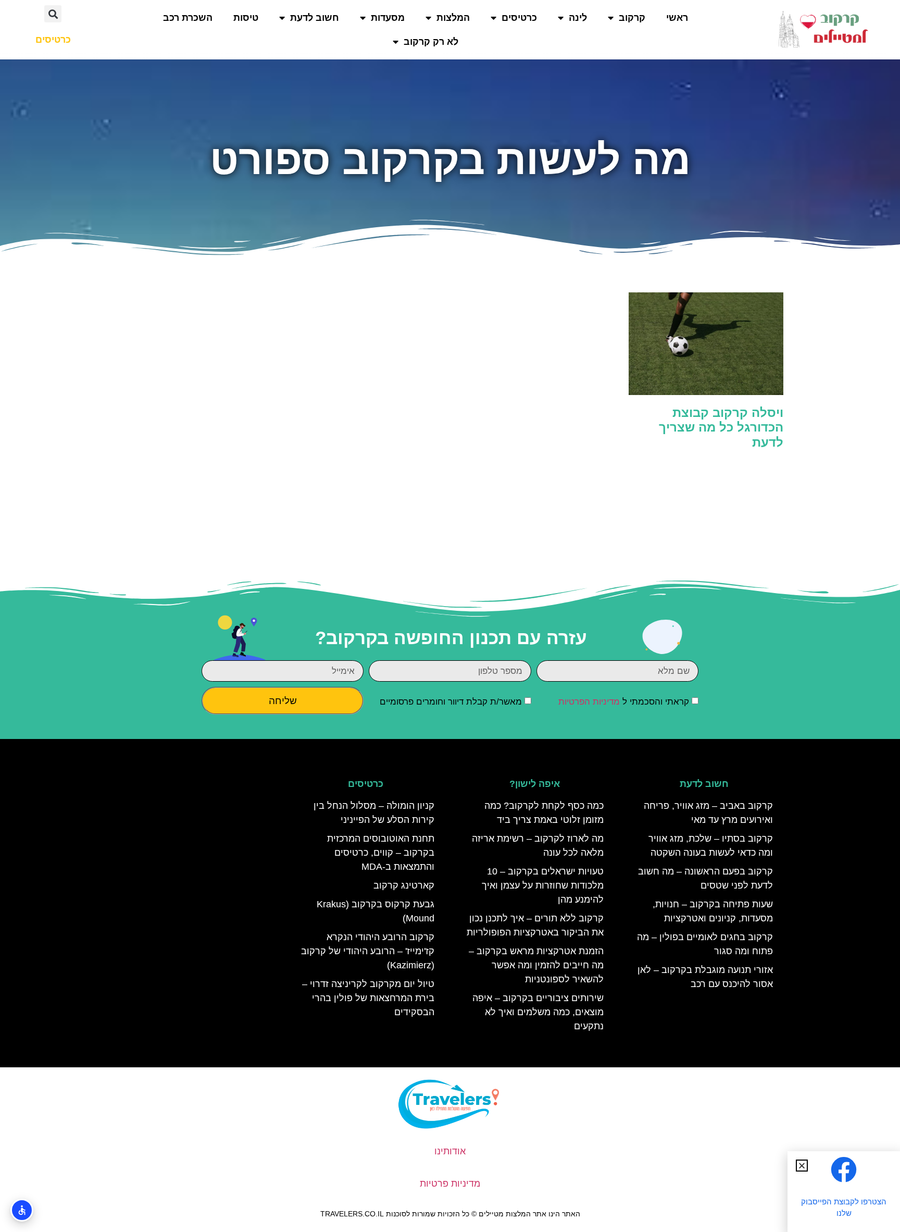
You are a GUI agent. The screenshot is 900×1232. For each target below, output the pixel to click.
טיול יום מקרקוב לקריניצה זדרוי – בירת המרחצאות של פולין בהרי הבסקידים (368, 998)
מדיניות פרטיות (450, 1183)
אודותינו (450, 1151)
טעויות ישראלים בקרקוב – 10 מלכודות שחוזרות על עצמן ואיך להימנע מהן (543, 885)
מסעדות (388, 18)
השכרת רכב (188, 18)
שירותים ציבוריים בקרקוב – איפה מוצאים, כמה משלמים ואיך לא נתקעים (538, 1012)
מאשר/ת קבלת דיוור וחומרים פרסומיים (451, 702)
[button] (52, 13)
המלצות (453, 18)
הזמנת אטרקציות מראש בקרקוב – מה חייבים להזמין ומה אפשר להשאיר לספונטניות (536, 965)
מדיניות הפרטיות (589, 702)
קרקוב (632, 18)
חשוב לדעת (314, 18)
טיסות (245, 18)
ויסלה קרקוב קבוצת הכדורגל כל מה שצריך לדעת (721, 427)
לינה (578, 18)
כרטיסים (519, 18)
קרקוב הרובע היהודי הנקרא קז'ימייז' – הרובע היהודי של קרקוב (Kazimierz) (367, 951)
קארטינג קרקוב (403, 885)
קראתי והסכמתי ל (623, 702)
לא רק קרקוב (431, 41)
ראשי (677, 18)
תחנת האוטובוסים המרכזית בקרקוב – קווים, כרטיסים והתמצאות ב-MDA (380, 852)
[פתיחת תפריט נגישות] (21, 1210)
